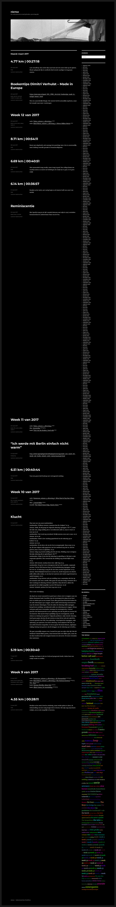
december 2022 (87, 138)
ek (93, 687)
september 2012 (87, 342)
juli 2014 (85, 305)
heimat (89, 703)
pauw (95, 770)
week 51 (98, 873)
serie (18, 123)
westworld (95, 878)
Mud (34, 683)
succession (92, 794)
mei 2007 (85, 446)
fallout (89, 691)
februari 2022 (86, 155)
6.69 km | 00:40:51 (25, 161)
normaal (91, 762)
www (95, 884)
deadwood (90, 681)
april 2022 (85, 151)
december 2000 (87, 574)
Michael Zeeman (86, 750)
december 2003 (87, 514)
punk (92, 772)
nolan (87, 762)
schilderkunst (91, 779)
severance (85, 786)
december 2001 (87, 554)
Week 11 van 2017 (25, 420)
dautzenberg (101, 676)
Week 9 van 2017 (24, 672)
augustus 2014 (86, 304)
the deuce (91, 808)
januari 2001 (86, 572)
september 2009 (87, 400)
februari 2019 (86, 214)
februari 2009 (86, 412)
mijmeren (102, 750)
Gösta (97, 698)
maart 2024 (86, 113)
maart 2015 (86, 292)
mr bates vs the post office (98, 754)
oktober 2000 (86, 577)
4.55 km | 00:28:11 (25, 699)
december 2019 (87, 198)
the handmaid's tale (96, 810)
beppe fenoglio (98, 653)
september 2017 (87, 243)
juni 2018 (85, 228)
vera (99, 832)
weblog (92, 837)
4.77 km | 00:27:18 (25, 61)
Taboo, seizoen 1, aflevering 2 (42, 121)
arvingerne (91, 648)
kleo (103, 725)
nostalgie (96, 762)
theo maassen (95, 815)
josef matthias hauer (87, 720)
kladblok (99, 725)
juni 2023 (85, 128)
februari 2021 (86, 175)
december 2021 (87, 158)
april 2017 (85, 251)
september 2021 (87, 163)
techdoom (92, 796)
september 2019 (87, 203)
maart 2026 (86, 73)
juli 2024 (85, 107)
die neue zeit (99, 681)
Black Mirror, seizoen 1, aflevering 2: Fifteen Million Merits (51, 123)
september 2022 (87, 143)
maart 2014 (86, 312)
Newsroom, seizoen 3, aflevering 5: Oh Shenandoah (49, 678)
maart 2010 (86, 390)
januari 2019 (86, 216)
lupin (83, 744)
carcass (99, 666)
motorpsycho (98, 752)
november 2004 (87, 496)
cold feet (91, 672)
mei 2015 (85, 289)
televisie (85, 799)
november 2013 (87, 319)
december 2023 (87, 118)
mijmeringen (85, 752)
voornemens (101, 835)
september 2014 (87, 302)
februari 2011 (86, 372)
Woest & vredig (87, 625)
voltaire (96, 835)
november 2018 (87, 219)
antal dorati (84, 646)
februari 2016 (86, 274)
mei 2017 (85, 249)
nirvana (84, 762)
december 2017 (87, 238)
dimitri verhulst (18, 96)
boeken (95, 662)
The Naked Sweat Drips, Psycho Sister (47, 505)
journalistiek (101, 720)
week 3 (84, 840)
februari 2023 (86, 135)
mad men (86, 746)
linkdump (13, 455)
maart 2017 (86, 252)
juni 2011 (85, 365)
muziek (19, 214)
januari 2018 (86, 236)
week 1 (96, 837)
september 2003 (87, 519)
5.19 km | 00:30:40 (25, 650)
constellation (86, 674)
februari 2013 (86, 334)
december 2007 (87, 435)
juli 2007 (85, 443)
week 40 (91, 866)
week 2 (102, 837)
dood (12, 214)
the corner (97, 805)
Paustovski (90, 770)
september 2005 (87, 479)
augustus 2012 (86, 344)
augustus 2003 (86, 521)
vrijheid (86, 837)
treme (93, 827)
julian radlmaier (86, 722)
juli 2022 (85, 146)
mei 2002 (85, 546)
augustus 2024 (86, 105)
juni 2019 (85, 208)
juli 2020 (85, 186)
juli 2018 (85, 226)
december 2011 (86, 355)
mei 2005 (85, 486)
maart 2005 (86, 489)
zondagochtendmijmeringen (90, 889)
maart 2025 (86, 93)
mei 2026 (85, 70)
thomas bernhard (94, 823)
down (88, 685)
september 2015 (87, 282)
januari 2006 (86, 473)
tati (89, 796)
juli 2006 (85, 463)
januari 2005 (86, 493)
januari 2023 (86, 136)
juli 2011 (85, 363)
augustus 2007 (86, 441)
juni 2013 (85, 327)
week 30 (94, 858)
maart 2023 (86, 133)
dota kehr (84, 685)
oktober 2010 (86, 378)
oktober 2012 (86, 340)
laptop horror (85, 735)
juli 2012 (85, 345)
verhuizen (84, 835)
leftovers (92, 735)
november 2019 (87, 199)
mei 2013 (85, 329)
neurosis (91, 760)
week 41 (98, 866)
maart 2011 (85, 370)
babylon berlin (88, 651)
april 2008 (85, 428)
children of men (99, 668)
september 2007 (87, 440)
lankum (101, 732)
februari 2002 (86, 551)
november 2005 (87, 476)
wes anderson (87, 878)
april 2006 (85, 468)
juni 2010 (85, 385)
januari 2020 (86, 196)
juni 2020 (85, 188)
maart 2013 (85, 332)
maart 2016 (86, 272)
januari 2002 (86, 552)
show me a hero (95, 786)
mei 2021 (85, 170)
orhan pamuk (96, 765)
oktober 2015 (86, 281)
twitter (101, 830)
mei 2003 (85, 526)
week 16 (93, 847)
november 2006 (87, 456)
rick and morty (95, 775)
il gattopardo (85, 712)
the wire (96, 820)
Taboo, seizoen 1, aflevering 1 (42, 426)
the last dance (93, 813)
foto (86, 694)
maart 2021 (86, 173)
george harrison (95, 696)
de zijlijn (85, 602)
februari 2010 (86, 392)
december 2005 (87, 475)
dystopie (84, 687)
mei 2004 (85, 506)
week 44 (93, 868)
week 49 (85, 873)
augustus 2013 (86, 324)
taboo (21, 123)
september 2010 (87, 380)
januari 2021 (86, 176)
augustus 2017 (86, 244)
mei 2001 (85, 566)
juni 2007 (85, 445)
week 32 (85, 860)
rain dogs (99, 772)
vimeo (92, 835)
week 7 (84, 842)
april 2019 (85, 211)
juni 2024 (85, 108)
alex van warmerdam (95, 640)
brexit (95, 666)
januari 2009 (86, 413)
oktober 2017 (86, 241)
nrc (101, 762)
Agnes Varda (101, 638)
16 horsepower (85, 638)
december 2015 (87, 277)
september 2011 (87, 360)
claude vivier (92, 670)
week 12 (13, 125)
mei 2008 (85, 426)
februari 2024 (86, 115)
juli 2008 (85, 423)
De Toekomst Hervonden (89, 600)
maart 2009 (86, 410)
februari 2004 (86, 511)
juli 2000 (85, 582)
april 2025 (85, 92)
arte (86, 648)
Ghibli (101, 696)
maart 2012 (86, 350)
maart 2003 (86, 529)
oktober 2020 (86, 181)
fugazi (98, 694)
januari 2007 (86, 453)
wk (93, 884)
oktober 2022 (86, 141)
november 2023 (87, 120)
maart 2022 (86, 153)
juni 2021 (85, 168)
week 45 (100, 868)
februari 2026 (86, 75)
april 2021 (85, 171)
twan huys (84, 830)
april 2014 (85, 310)
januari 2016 (86, 276)
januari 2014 (86, 315)
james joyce (94, 714)
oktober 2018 (86, 221)
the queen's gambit (97, 817)
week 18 (85, 850)
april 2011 (85, 368)
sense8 (91, 783)
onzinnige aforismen (87, 765)
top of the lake (87, 827)
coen (83, 672)
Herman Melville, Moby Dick (42, 685)
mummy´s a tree (97, 757)
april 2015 (85, 291)
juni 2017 (85, 247)
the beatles (97, 802)
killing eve (93, 725)
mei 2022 (85, 150)
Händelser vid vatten (98, 710)
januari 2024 (86, 117)
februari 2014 (86, 314)
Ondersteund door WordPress (23, 900)
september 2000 (87, 579)
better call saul (88, 656)
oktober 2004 (86, 498)
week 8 (90, 842)
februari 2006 (86, 471)
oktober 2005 (86, 478)
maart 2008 (86, 430)
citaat (83, 670)
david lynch (94, 678)
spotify (83, 791)
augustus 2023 (86, 125)
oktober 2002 (86, 537)
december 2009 (87, 395)
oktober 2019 (86, 201)
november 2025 (87, 80)
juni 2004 (85, 504)
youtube (101, 884)
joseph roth (95, 720)
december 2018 (87, 218)
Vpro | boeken (86, 623)
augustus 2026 (86, 65)
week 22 (87, 853)
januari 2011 (86, 373)
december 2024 (87, 98)
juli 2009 (85, 403)
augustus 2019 (86, 204)
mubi (90, 757)
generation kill (86, 696)
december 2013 (86, 317)
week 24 (100, 853)
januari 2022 (86, 156)
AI (82, 640)
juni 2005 (85, 484)
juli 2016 (85, 266)
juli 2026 (85, 67)
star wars (87, 791)
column (96, 672)
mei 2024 (85, 110)
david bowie (85, 678)
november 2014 (87, 299)
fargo (93, 691)
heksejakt (96, 703)
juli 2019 (85, 206)
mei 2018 (85, 229)
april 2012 (85, 349)
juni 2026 (85, 69)
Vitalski (85, 622)
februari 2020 (86, 194)
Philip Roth (99, 770)
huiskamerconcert (86, 710)
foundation (91, 694)
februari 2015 (86, 294)
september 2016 (87, 262)
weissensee (92, 876)
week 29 (87, 858)
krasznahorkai (93, 727)
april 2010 (85, 388)
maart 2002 (86, 549)
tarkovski (85, 796)
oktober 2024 (86, 102)
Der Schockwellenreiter (89, 604)
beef (88, 653)
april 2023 (85, 131)
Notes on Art (86, 613)
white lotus (96, 881)
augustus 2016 (86, 264)
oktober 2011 (86, 359)
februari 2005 (86, 491)
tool (83, 827)
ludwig (100, 741)
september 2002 (87, 539)
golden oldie (93, 698)
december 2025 (87, 78)
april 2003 (85, 528)
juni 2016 (85, 267)
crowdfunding (85, 676)
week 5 (95, 840)
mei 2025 (85, 90)
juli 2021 (85, 166)
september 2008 (87, 420)
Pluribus (87, 772)
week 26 (91, 855)
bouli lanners (101, 662)
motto (83, 754)
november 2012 (87, 339)
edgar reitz (89, 687)
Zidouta (85, 627)
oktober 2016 (86, 261)
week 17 (99, 847)
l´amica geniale (89, 743)
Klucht (16, 517)
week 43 (87, 868)
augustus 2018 (86, 224)
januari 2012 (86, 354)
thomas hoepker (91, 824)
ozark (86, 768)
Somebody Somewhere (96, 789)
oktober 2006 (86, 458)
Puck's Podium (86, 615)
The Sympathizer (87, 820)
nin (101, 760)
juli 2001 (85, 562)
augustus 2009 (86, 402)
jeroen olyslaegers (93, 716)
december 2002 (87, 534)
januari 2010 (86, 393)
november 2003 (87, 516)
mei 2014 (85, 309)
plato (83, 772)
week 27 (98, 855)
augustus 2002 (86, 541)
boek (12, 96)
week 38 (100, 863)
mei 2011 (85, 367)
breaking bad (88, 666)
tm (103, 824)
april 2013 (85, 330)
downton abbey (95, 685)
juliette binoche (94, 722)
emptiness (97, 687)
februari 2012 (86, 352)
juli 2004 (85, 503)
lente (97, 735)
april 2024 (85, 112)
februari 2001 (86, 571)
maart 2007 (86, 450)
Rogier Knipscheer (87, 617)
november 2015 (87, 279)
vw (89, 837)
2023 (93, 638)
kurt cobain (95, 729)
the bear (90, 802)
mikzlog (85, 612)
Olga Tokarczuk (92, 763)
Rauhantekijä (86, 775)
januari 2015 (86, 296)
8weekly (85, 595)
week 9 (21, 682)
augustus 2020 (86, 185)
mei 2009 (85, 407)
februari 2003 (86, 531)
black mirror (14, 123)
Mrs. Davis (85, 757)
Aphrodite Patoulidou (93, 646)
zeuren (83, 887)
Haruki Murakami (92, 700)
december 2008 (87, 415)
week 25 (85, 855)
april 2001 (85, 567)
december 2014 (87, 297)
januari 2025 (86, 97)
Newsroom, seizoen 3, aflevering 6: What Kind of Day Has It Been (53, 498)
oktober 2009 (86, 398)
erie (101, 687)
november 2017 (87, 239)
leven (15, 214)
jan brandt (100, 714)
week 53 (86, 876)
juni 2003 (85, 524)
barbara (97, 651)
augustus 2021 (86, 165)
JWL (84, 607)
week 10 (16, 502)
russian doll (96, 777)
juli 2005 (85, 483)
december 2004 (87, 494)
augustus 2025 (86, 85)
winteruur (89, 884)
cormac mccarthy (97, 674)
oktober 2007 (86, 438)
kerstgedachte (85, 725)
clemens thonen (100, 670)
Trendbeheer (86, 620)
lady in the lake (93, 732)
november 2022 (87, 140)
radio (95, 772)
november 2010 (87, 377)
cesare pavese (85, 668)
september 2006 (87, 460)
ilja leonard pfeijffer (95, 712)
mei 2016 (85, 269)
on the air (98, 763)
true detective (100, 827)
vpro (20, 98)
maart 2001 (86, 569)
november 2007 (87, 436)
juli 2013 (85, 325)
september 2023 (87, 123)
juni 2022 (85, 148)
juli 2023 (85, 127)
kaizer (99, 722)
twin (88, 830)
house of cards (93, 708)
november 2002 (87, 536)
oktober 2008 (86, 418)
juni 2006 (85, 465)
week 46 (85, 871)
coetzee (86, 672)
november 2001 (87, 556)
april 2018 (85, 231)
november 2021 (87, 160)
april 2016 (85, 271)
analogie (89, 644)
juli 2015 (85, 286)
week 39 (85, 866)
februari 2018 (86, 234)
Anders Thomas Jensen (97, 644)
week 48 (98, 871)
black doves (99, 656)
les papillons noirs (88, 737)
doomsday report (99, 683)
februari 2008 (86, 431)
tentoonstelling (95, 799)
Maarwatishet (86, 610)
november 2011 (87, 357)
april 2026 (85, 72)
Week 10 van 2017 (25, 492)
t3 (97, 794)
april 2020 (85, 191)
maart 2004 (86, 509)
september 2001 (87, 559)
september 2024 (87, 103)
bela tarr (91, 653)
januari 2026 (86, 77)
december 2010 (87, 375)
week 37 (93, 863)
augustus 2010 (86, 382)
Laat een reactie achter (16, 72)
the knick (85, 813)
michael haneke (98, 748)
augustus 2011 (86, 362)
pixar (103, 770)
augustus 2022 (86, 145)
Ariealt (84, 597)
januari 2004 (86, 513)
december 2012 (87, 337)
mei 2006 (85, 466)
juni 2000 (85, 584)
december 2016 (87, 257)
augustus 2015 (86, 284)
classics (87, 670)
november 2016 (87, 259)
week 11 (12, 429)
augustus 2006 (86, 461)
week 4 (90, 840)
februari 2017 (86, 254)
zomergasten (91, 887)
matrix (98, 746)
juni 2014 (85, 307)
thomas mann (99, 824)
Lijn (84, 609)
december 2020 (87, 178)
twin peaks (94, 830)
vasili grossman (93, 832)
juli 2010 (85, 383)
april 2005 (85, 488)
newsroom (20, 500)
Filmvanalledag (87, 605)
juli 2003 (85, 523)
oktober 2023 (86, 122)
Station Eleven (95, 791)
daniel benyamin (93, 676)
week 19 (91, 850)
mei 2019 (85, 209)
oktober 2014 (86, 301)
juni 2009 (85, 405)
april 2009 (85, 408)
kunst (90, 729)
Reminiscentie (22, 206)
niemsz (15, 11)
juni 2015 (85, 287)
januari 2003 (86, 533)
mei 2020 (85, 189)
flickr (83, 694)
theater (84, 802)
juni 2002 (85, 544)
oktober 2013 (86, 320)
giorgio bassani (85, 698)
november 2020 (87, 180)
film (15, 428)
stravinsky (84, 794)
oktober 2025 (86, 82)
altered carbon (93, 642)
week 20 (97, 850)
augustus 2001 (86, 561)
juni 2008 (85, 425)
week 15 (87, 847)
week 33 (91, 860)
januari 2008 (86, 433)
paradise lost (92, 768)
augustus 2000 (86, 581)
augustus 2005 (86, 481)
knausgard (85, 727)
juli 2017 (85, 246)
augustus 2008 (86, 421)
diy (90, 683)
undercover (85, 832)
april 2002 (85, 547)
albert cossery (86, 640)
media (92, 748)
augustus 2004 (86, 501)
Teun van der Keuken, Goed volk (43, 430)
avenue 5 (100, 648)
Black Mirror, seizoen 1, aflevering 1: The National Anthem (51, 680)
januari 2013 (86, 335)
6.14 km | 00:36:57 (25, 184)
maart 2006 (86, 470)
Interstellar (36, 428)
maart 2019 (86, 213)
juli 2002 (85, 542)
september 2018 (87, 223)
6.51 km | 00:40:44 (25, 470)
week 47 (91, 871)
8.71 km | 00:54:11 (24, 139)
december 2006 (87, 455)
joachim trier (92, 719)
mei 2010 (85, 387)
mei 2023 (85, 130)
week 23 (93, 853)
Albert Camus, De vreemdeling (42, 687)
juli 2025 (85, 87)
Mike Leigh (92, 752)
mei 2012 (85, 347)
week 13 (97, 845)
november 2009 (87, 397)
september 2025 (87, 83)
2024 (96, 638)
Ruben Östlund (89, 777)
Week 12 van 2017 (25, 115)
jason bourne (85, 716)
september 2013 (87, 322)
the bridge (90, 805)
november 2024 (87, 100)
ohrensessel (85, 763)
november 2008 (87, 417)
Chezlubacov (86, 599)
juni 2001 (85, 564)
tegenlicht (98, 796)
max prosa (88, 748)
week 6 (101, 840)
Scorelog (85, 618)
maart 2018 (86, 233)
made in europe (15, 98)
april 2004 (85, 508)
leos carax (101, 735)
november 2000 (87, 576)
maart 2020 (86, 193)
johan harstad (99, 719)
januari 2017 (86, 256)
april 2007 (85, 448)
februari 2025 (86, 95)
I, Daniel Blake (37, 502)
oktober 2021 (86, 161)
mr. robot (88, 754)
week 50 (91, 873)
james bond (87, 714)
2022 (90, 638)
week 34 (98, 860)
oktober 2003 (86, 518)
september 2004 (87, 499)
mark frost (93, 746)
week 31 (100, 858)
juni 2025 (85, 88)
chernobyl (92, 668)
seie (96, 779)
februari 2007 (86, 451)
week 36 (87, 863)
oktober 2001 (86, 557)
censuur (103, 666)
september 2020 (87, 183)
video (88, 835)
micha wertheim (95, 750)
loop (12, 69)
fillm (96, 691)
